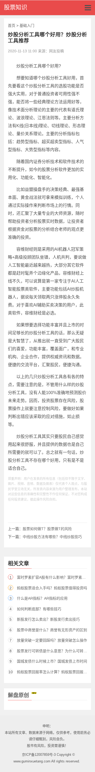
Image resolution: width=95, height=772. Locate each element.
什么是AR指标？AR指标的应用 (42, 598)
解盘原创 (18, 695)
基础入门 (27, 25)
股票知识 (15, 7)
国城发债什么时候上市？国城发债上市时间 (52, 661)
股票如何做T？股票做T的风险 (47, 529)
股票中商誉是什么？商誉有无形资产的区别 (52, 630)
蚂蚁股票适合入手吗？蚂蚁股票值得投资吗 (52, 588)
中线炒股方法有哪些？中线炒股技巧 (52, 537)
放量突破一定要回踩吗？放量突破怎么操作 (52, 640)
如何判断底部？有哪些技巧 (39, 609)
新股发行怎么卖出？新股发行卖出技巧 (48, 619)
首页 (11, 25)
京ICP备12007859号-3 (39, 755)
